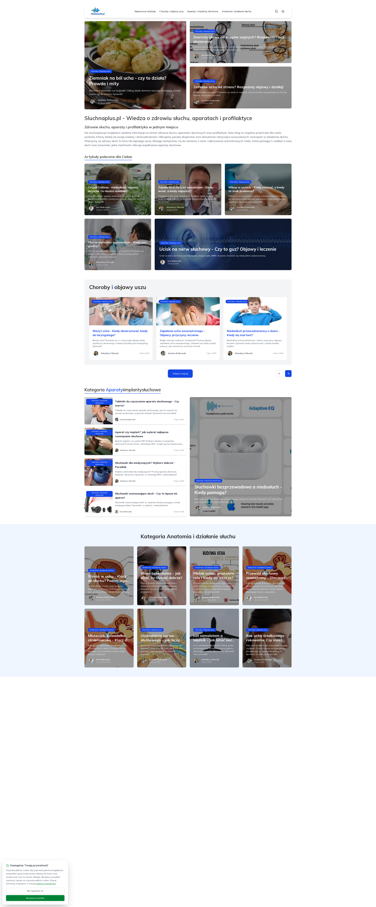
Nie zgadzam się (35, 891)
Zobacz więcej (180, 373)
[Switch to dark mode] (283, 11)
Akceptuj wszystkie (35, 898)
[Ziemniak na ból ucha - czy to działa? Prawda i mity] (135, 65)
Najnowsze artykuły (145, 11)
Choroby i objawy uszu (171, 11)
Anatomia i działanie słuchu (236, 11)
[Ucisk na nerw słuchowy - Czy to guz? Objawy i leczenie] (223, 244)
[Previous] (279, 373)
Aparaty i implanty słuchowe (202, 11)
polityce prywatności (46, 883)
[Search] (276, 11)
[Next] (288, 373)
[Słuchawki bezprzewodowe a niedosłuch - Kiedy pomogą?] (241, 456)
